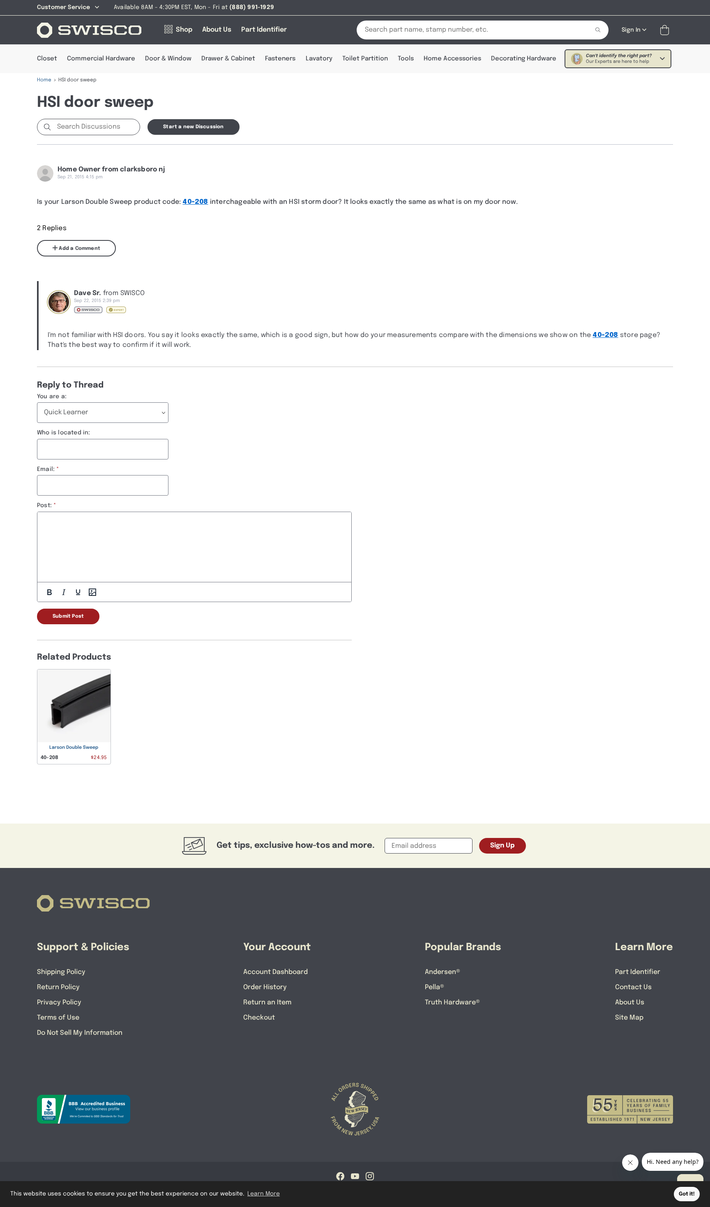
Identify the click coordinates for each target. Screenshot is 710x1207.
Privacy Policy (59, 1002)
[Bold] (49, 592)
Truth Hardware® (452, 1002)
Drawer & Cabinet (228, 58)
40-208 (195, 201)
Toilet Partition (365, 58)
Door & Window (168, 58)
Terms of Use (58, 1017)
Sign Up (502, 845)
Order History (265, 987)
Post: (44, 505)
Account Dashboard (275, 972)
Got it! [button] (687, 1194)
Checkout (259, 1017)
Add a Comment (79, 248)
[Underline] (78, 592)
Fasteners (280, 58)
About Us (629, 1002)
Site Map (629, 1017)
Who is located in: (63, 433)
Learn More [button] (263, 1194)
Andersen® (442, 972)
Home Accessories (452, 58)
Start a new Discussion (193, 127)
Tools (406, 58)
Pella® (434, 987)
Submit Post (68, 616)
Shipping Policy (61, 972)
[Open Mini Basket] (666, 30)
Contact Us (633, 987)
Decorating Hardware (523, 58)
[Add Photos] (92, 592)
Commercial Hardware (101, 58)
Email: (46, 469)
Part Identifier (637, 972)
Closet (47, 58)
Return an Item (267, 1002)
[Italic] (64, 592)
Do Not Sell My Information (79, 1032)
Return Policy (58, 987)
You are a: (52, 396)
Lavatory (319, 58)
